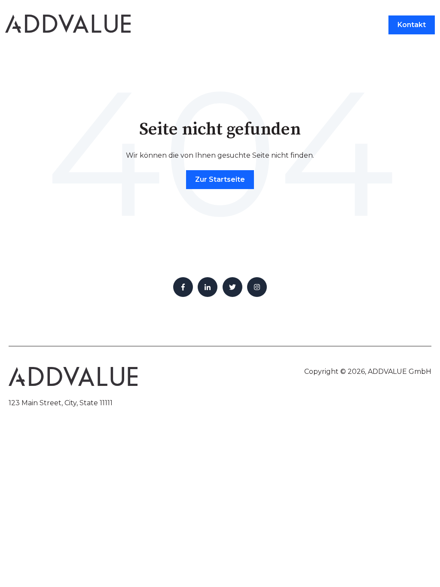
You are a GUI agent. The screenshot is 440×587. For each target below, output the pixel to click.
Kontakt (411, 25)
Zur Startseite (220, 179)
